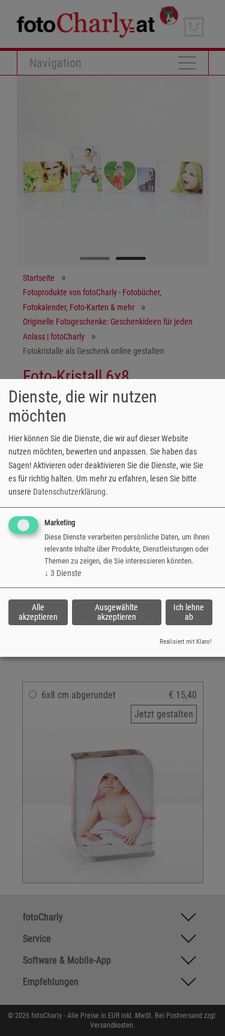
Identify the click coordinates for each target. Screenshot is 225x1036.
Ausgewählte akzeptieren (116, 612)
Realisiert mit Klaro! (186, 642)
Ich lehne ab (188, 612)
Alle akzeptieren (38, 612)
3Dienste (63, 573)
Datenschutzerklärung (69, 491)
